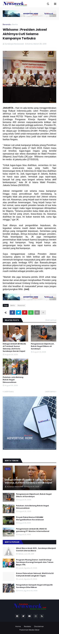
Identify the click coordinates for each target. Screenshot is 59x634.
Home (18, 626)
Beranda (7, 24)
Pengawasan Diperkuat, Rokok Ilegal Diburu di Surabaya (42, 346)
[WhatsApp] (31, 312)
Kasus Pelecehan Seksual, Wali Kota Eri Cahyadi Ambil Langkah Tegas (35, 574)
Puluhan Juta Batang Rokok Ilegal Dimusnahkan (13, 379)
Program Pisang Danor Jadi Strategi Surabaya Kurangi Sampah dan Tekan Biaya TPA (34, 562)
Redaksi (27, 626)
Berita (15, 24)
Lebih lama (50, 391)
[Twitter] (18, 312)
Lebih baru (9, 391)
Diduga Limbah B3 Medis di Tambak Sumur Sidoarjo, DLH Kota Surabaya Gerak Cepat (14, 348)
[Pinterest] (24, 312)
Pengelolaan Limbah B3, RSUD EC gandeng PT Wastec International (32, 530)
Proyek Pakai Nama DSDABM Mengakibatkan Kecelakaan (30, 518)
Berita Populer (12, 542)
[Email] (37, 312)
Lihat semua (50, 320)
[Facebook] (12, 312)
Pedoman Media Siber (29, 630)
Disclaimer (39, 626)
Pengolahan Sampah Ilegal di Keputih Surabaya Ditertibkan (34, 586)
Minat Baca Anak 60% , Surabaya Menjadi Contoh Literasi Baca (36, 549)
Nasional (21, 305)
